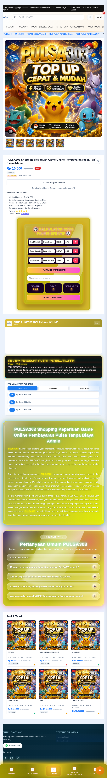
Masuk (73, 10)
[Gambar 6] (60, 143)
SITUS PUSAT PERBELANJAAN (70, 27)
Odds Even (22, 388)
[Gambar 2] (19, 143)
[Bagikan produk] (97, 161)
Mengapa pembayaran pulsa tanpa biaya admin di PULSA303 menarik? (44, 567)
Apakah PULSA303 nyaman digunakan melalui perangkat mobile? (42, 586)
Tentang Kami (63, 737)
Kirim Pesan (14, 746)
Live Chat (95, 773)
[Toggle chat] (100, 770)
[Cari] (15, 17)
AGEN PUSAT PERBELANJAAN (88, 34)
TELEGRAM (33, 773)
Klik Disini (25, 214)
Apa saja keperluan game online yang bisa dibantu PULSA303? (40, 577)
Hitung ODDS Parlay (53, 297)
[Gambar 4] (40, 143)
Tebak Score (84, 388)
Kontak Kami (62, 741)
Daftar (95, 8)
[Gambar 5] (50, 143)
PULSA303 (75, 8)
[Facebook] (5, 758)
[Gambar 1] (9, 143)
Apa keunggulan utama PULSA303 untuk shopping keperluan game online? (46, 596)
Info (96, 323)
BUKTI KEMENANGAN (74, 773)
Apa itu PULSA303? (19, 557)
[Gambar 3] (29, 143)
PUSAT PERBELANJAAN (42, 27)
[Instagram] (11, 758)
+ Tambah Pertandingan (53, 270)
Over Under (53, 388)
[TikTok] (18, 758)
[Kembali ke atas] (101, 764)
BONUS (11, 773)
